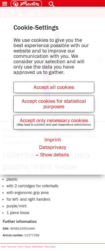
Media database (37, 247)
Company (28, 247)
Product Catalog (50, 247)
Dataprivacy (52, 147)
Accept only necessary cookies (54, 120)
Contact (20, 247)
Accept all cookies (54, 87)
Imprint (3, 247)
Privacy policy (12, 247)
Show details (54, 155)
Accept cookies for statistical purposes (54, 104)
